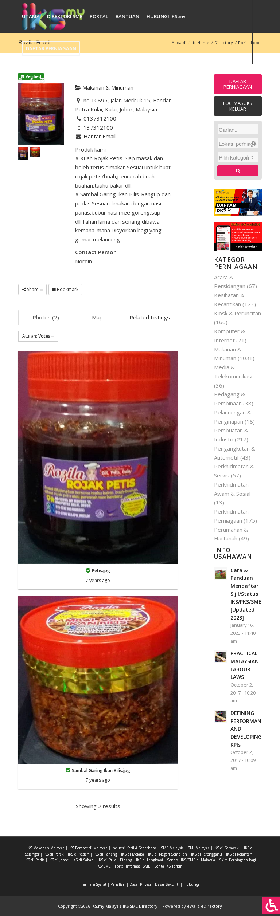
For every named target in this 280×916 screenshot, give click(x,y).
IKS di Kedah (78, 854)
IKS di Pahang (105, 854)
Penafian (117, 884)
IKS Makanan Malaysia (46, 847)
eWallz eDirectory (204, 906)
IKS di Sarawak (226, 847)
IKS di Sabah (83, 859)
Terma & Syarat (93, 884)
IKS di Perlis (34, 859)
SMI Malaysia (199, 847)
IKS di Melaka (132, 854)
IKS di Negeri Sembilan (167, 854)
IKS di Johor (58, 859)
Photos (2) (45, 317)
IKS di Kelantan (239, 854)
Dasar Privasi (140, 884)
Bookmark (67, 289)
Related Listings (149, 317)
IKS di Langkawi (149, 859)
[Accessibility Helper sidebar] (271, 905)
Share (33, 289)
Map (97, 317)
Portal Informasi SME (132, 866)
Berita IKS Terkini (169, 866)
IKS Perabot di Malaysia (88, 847)
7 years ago (98, 580)
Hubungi (191, 884)
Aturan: (36, 336)
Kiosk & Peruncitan (237, 313)
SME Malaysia (172, 847)
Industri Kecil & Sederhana (134, 847)
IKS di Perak (53, 854)
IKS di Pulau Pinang (115, 859)
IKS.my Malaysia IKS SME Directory (124, 906)
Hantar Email (99, 136)
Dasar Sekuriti (167, 884)
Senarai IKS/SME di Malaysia (191, 859)
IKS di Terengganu (206, 854)
